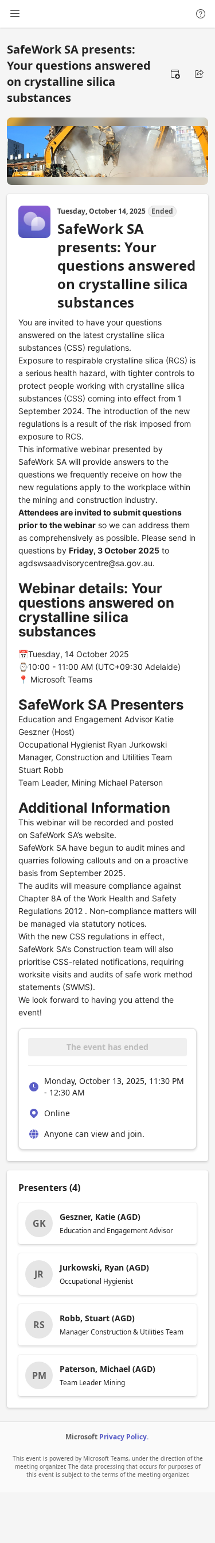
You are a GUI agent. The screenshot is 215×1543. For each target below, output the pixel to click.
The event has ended (107, 1046)
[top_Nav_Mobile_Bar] (15, 14)
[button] (175, 74)
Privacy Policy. (123, 1437)
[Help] (200, 13)
